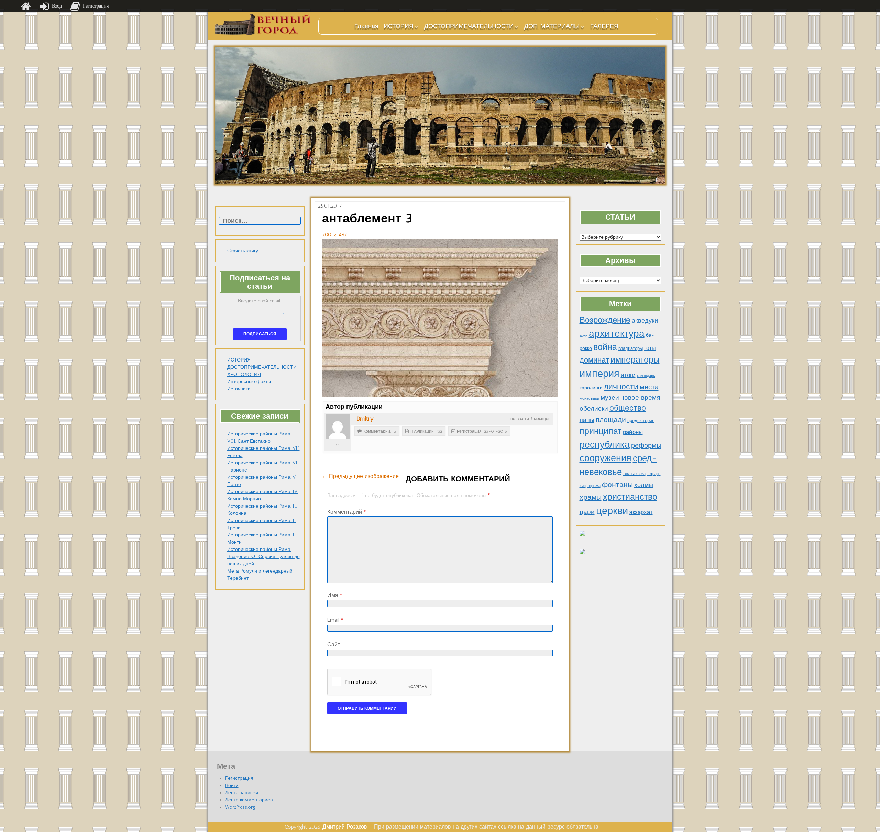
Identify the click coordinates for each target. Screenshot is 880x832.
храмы (591, 497)
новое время (640, 397)
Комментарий (346, 512)
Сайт (333, 644)
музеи (610, 397)
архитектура (617, 333)
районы (633, 432)
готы (650, 348)
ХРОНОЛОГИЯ (244, 374)
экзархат (641, 512)
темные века (634, 474)
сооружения (605, 458)
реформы (646, 445)
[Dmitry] (338, 426)
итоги (628, 374)
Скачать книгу (242, 251)
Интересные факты (249, 382)
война (605, 347)
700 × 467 (334, 234)
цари (587, 512)
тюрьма (594, 486)
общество (627, 408)
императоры (635, 360)
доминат (594, 360)
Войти (232, 785)
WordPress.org (240, 807)
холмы (643, 484)
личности (621, 386)
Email (335, 620)
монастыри (589, 398)
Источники (239, 389)
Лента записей (241, 793)
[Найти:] (260, 221)
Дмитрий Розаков (344, 826)
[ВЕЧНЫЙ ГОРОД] (263, 24)
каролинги (591, 387)
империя (599, 373)
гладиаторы (630, 348)
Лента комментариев (249, 800)
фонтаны (617, 484)
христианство (630, 496)
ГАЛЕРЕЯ (604, 26)
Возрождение (605, 320)
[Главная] (26, 6)
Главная (366, 26)
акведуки (645, 320)
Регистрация (239, 778)
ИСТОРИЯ (399, 26)
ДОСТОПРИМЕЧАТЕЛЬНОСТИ (469, 26)
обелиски (594, 408)
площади (611, 419)
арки (583, 335)
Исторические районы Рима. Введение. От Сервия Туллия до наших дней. (263, 556)
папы (587, 420)
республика (605, 444)
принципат (601, 431)
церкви (612, 510)
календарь (646, 376)
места (649, 387)
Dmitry (365, 418)
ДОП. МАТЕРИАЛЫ (552, 26)
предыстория (640, 420)
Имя (334, 595)
